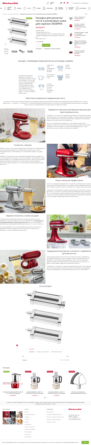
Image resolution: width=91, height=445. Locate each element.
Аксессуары (27, 434)
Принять (85, 442)
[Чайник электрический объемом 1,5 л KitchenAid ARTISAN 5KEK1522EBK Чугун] (71, 44)
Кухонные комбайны (30, 427)
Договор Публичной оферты (54, 419)
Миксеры (27, 412)
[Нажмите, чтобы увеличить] (5, 44)
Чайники (27, 422)
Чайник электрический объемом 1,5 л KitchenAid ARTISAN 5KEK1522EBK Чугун (80, 43)
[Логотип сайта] (10, 3)
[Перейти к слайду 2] (46, 397)
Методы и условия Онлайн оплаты (55, 417)
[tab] (31, 351)
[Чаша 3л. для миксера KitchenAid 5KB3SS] (71, 18)
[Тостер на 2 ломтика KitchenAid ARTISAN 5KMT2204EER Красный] (71, 26)
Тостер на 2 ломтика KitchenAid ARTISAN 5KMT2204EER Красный (80, 25)
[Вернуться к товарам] (86, 14)
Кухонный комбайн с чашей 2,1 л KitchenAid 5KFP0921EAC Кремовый (56, 392)
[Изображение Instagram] (6, 414)
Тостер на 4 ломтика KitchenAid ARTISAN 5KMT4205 (79, 52)
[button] (4, 51)
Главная (5, 14)
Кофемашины (28, 424)
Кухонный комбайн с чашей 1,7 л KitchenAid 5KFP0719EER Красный (81, 34)
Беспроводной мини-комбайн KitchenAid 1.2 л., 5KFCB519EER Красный (13, 392)
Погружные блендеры (30, 429)
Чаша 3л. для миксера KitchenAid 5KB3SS (79, 17)
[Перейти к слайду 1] (44, 397)
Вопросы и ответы (51, 422)
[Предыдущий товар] (84, 14)
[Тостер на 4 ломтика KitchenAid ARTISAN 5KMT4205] (71, 53)
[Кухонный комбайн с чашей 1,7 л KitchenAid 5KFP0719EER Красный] (71, 35)
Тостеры (27, 419)
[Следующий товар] (87, 14)
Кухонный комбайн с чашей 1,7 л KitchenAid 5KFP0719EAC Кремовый (34, 392)
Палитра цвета (50, 412)
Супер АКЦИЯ (28, 436)
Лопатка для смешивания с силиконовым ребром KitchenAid (78, 392)
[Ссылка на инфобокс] (51, 3)
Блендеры (27, 417)
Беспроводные (28, 432)
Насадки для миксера (13, 14)
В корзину (46, 45)
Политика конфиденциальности (54, 414)
